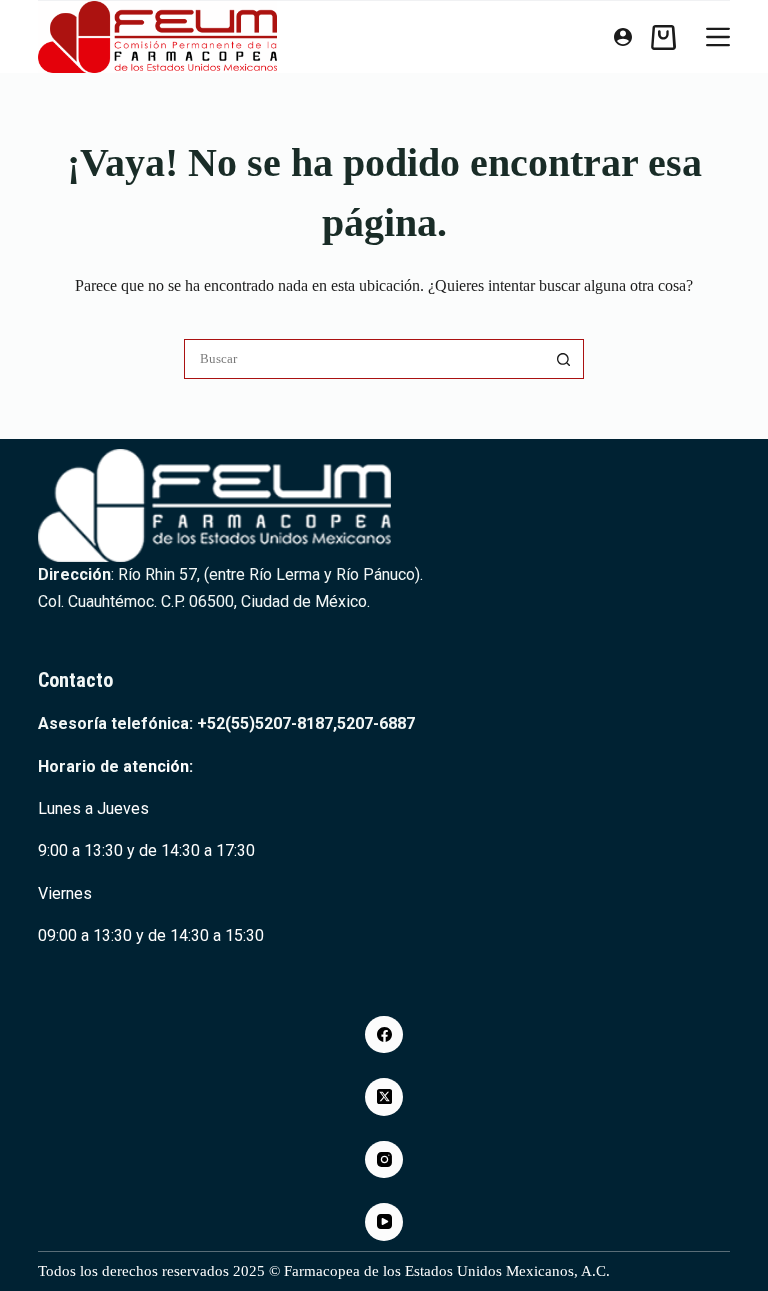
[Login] (623, 37)
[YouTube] (384, 1222)
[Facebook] (384, 1035)
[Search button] (564, 359)
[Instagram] (384, 1160)
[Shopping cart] (663, 37)
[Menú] (718, 37)
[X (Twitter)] (384, 1097)
